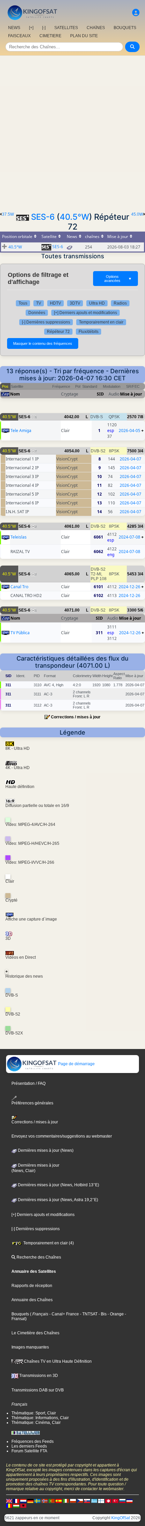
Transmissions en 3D (38, 1375)
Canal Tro (19, 587)
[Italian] (66, 1500)
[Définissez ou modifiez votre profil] (136, 12)
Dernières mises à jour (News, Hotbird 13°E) (58, 1185)
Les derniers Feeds (29, 1446)
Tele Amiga (20, 430)
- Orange (115, 1314)
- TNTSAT (88, 1314)
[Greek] (94, 1500)
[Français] (16, 1500)
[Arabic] (108, 1500)
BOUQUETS (125, 27)
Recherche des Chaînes (38, 1257)
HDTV (55, 303)
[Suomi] (101, 1500)
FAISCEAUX (19, 35)
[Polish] (73, 1500)
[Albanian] (23, 1505)
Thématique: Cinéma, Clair (36, 1422)
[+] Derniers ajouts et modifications (85, 312)
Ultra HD (97, 303)
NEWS (14, 27)
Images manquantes (30, 1347)
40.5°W (74, 217)
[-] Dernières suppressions (46, 322)
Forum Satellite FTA (29, 1451)
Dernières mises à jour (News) (45, 1150)
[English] (9, 1500)
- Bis (102, 1314)
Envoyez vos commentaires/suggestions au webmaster (61, 1136)
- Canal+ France (63, 1314)
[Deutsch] (30, 1500)
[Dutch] (23, 1500)
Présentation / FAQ (28, 1083)
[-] (44, 27)
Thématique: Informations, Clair (40, 1417)
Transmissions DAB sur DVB (37, 1390)
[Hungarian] (16, 1505)
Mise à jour (131, 394)
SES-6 (43, 217)
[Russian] (122, 1500)
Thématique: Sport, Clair (33, 1413)
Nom (15, 394)
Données (36, 312)
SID (100, 394)
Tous (23, 303)
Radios (120, 303)
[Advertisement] (72, 132)
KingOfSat (120, 1518)
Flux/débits (88, 331)
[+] (31, 27)
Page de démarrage (76, 1064)
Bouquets (20, 1314)
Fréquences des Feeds (32, 1441)
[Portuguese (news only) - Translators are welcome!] (52, 1500)
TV (38, 303)
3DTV (75, 303)
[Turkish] (115, 1500)
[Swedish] (37, 1500)
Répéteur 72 (58, 331)
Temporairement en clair (101, 322)
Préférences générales (32, 1103)
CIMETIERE (50, 35)
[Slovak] (87, 1500)
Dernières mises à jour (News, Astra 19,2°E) (57, 1199)
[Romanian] (9, 1505)
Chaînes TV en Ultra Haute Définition (57, 1361)
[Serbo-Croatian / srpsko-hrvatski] (129, 1500)
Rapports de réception (31, 1285)
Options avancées (118, 279)
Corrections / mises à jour (75, 717)
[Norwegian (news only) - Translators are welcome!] (44, 1500)
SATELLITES (66, 27)
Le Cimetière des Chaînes (35, 1333)
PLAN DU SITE (84, 35)
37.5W (8, 214)
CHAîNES (96, 27)
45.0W (137, 214)
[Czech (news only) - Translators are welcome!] (80, 1500)
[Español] (59, 1500)
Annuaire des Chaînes (32, 1299)
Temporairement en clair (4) (48, 1243)
